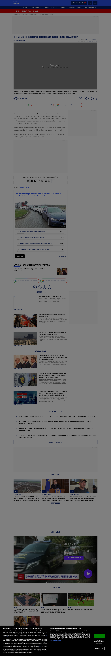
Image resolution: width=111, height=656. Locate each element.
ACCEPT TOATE (99, 636)
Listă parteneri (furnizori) (55, 640)
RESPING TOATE (99, 648)
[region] (55, 641)
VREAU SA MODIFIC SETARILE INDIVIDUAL (99, 642)
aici (40, 646)
